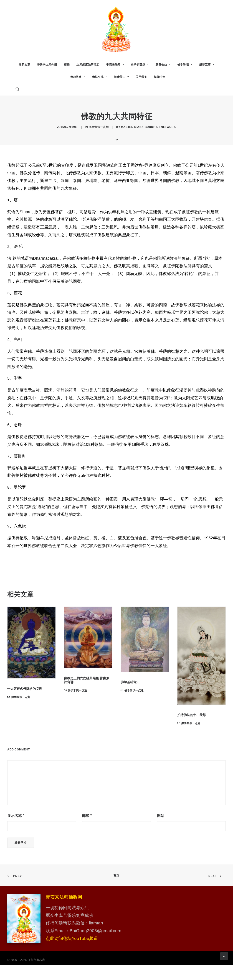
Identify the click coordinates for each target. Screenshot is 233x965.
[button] (19, 89)
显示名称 (15, 815)
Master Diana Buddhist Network (148, 127)
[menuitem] (24, 64)
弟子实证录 (138, 64)
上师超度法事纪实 (87, 64)
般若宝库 (205, 64)
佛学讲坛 (183, 64)
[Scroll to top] (224, 956)
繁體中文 (159, 76)
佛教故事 (76, 76)
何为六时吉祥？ (188, 672)
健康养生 (119, 76)
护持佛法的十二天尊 (135, 715)
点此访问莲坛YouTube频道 (72, 938)
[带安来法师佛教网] (116, 29)
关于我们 (141, 76)
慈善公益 (161, 64)
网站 (160, 815)
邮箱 (87, 815)
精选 (67, 64)
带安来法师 (113, 64)
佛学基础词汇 (73, 682)
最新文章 (24, 64)
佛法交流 (98, 76)
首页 (116, 875)
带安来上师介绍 (47, 64)
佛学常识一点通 (99, 127)
